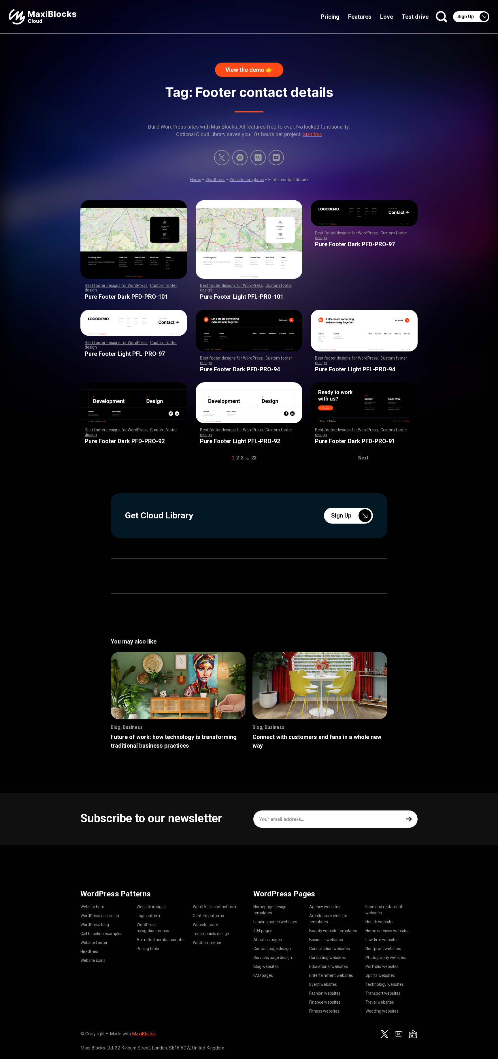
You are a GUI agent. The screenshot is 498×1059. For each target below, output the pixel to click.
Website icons (92, 960)
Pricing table (148, 948)
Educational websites (328, 966)
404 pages (262, 930)
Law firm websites (382, 939)
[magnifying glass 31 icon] (258, 157)
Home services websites (387, 930)
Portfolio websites (382, 966)
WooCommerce (207, 942)
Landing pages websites (275, 921)
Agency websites (324, 906)
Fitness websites (324, 1011)
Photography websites (385, 957)
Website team (205, 924)
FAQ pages (263, 975)
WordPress (215, 179)
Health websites (380, 921)
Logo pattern (148, 915)
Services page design (272, 957)
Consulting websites (327, 957)
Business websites (326, 939)
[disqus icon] (240, 157)
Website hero (92, 906)
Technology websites (384, 984)
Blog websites (266, 966)
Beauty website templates (333, 930)
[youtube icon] (399, 1034)
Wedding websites (382, 1011)
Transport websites (383, 993)
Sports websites (380, 975)
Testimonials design (211, 933)
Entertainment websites (331, 975)
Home (195, 179)
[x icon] (221, 157)
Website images (151, 906)
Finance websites (325, 1002)
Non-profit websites (383, 948)
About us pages (267, 939)
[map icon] (413, 1034)
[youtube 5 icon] (276, 157)
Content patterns (208, 915)
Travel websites (379, 1002)
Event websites (323, 984)
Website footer (93, 942)
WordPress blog (94, 924)
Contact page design (272, 948)
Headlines (89, 951)
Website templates (247, 179)
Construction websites (329, 948)
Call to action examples (101, 933)
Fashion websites (325, 993)
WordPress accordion (99, 915)
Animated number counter (161, 939)
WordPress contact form (215, 906)
